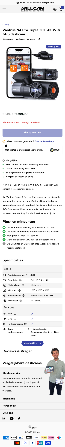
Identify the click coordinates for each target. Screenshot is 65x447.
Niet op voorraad (32, 132)
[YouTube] (11, 418)
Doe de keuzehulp (44, 141)
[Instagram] (4, 418)
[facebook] (19, 418)
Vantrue (31, 38)
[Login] (54, 9)
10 (8, 38)
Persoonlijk (9, 405)
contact (13, 378)
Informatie (9, 398)
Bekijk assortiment (4, 9)
